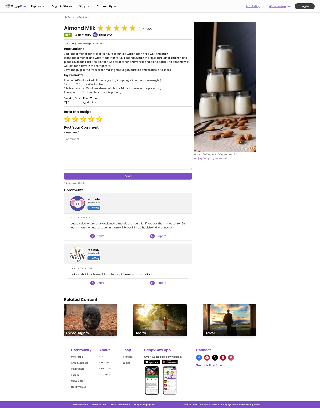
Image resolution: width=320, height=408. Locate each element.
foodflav (94, 250)
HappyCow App (157, 350)
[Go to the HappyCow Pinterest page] (223, 358)
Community (104, 6)
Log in (305, 6)
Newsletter (77, 381)
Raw (96, 43)
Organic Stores (62, 6)
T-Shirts (127, 357)
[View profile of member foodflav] (78, 254)
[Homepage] (15, 6)
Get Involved (78, 387)
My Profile (77, 357)
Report (161, 236)
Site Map (104, 374)
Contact (104, 362)
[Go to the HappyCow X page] (215, 358)
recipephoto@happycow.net (210, 158)
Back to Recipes (78, 17)
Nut (102, 43)
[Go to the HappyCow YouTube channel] (207, 358)
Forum (75, 375)
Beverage (85, 43)
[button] (100, 28)
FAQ (101, 356)
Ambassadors (79, 363)
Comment (71, 132)
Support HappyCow (144, 404)
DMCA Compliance (120, 404)
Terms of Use (99, 404)
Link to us (105, 368)
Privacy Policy (80, 404)
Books (126, 363)
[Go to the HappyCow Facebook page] (199, 358)
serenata (94, 199)
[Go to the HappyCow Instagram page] (231, 358)
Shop (82, 6)
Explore (36, 6)
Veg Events (77, 369)
